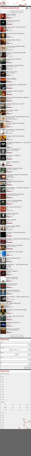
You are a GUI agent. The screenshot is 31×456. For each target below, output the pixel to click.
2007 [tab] (3, 402)
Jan (5, 404)
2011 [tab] (3, 392)
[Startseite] (15, 3)
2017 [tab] (3, 376)
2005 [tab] (3, 415)
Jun (13, 407)
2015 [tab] (3, 381)
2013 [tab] (3, 387)
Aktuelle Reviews (5, 373)
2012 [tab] (3, 389)
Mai (5, 407)
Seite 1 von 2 (15, 11)
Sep (5, 410)
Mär (20, 404)
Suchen (28, 367)
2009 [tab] (3, 397)
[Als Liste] (27, 8)
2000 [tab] (3, 427)
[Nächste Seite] (22, 11)
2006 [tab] (3, 412)
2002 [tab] (3, 422)
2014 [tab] (3, 384)
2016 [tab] (3, 379)
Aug (27, 407)
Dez (27, 410)
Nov (20, 410)
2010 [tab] (3, 394)
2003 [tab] (3, 420)
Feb (12, 404)
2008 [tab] (3, 399)
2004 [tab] (3, 417)
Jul (20, 407)
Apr (27, 404)
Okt (12, 410)
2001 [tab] (3, 425)
